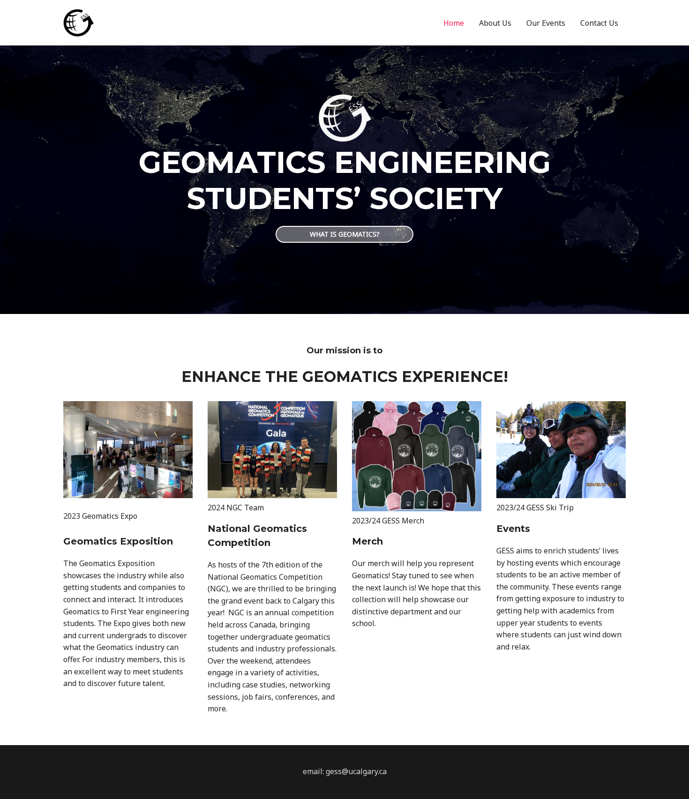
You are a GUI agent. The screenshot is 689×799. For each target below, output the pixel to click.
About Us (495, 23)
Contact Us (599, 23)
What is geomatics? (345, 234)
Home (453, 23)
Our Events (545, 23)
